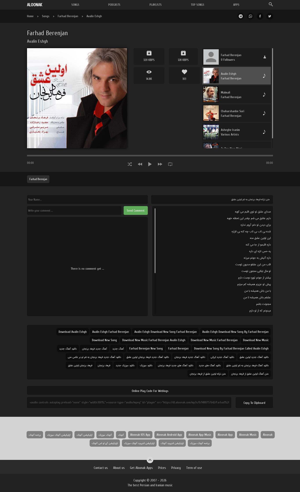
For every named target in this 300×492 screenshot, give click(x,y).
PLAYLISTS (156, 5)
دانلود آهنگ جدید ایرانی (222, 357)
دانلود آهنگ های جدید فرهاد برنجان (175, 365)
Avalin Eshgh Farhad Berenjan (110, 332)
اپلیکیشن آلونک (84, 435)
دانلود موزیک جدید (125, 365)
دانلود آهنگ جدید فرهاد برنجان (189, 357)
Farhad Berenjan (68, 16)
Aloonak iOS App (140, 435)
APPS (236, 5)
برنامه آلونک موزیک (200, 443)
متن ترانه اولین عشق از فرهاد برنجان (208, 373)
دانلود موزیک (146, 365)
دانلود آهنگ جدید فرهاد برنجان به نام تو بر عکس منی (94, 357)
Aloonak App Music (199, 435)
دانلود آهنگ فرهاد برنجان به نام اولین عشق (247, 365)
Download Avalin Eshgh (73, 332)
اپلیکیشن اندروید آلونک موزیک (139, 443)
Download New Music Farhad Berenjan (214, 340)
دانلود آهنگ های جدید (210, 365)
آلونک (121, 435)
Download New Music (256, 340)
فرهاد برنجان (104, 365)
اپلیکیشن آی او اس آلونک (105, 443)
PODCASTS (114, 5)
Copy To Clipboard (254, 403)
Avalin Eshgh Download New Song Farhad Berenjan (165, 332)
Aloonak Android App (169, 435)
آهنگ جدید (118, 348)
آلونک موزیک (105, 435)
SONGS (75, 5)
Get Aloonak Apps (141, 468)
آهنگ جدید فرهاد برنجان (94, 348)
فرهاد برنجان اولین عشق (80, 365)
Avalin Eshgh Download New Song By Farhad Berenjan (235, 332)
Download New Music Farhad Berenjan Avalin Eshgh (153, 340)
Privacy (176, 468)
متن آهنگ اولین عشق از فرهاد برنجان (250, 373)
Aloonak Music (248, 435)
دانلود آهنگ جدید (68, 348)
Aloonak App (225, 435)
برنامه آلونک (35, 435)
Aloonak (268, 435)
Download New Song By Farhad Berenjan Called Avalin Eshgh (231, 348)
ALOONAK (34, 4)
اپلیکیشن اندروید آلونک (172, 443)
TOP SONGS (197, 5)
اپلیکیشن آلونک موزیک (58, 435)
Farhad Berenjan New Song (146, 348)
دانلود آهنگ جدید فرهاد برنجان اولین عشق (148, 357)
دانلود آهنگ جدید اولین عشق (254, 357)
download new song (104, 340)
